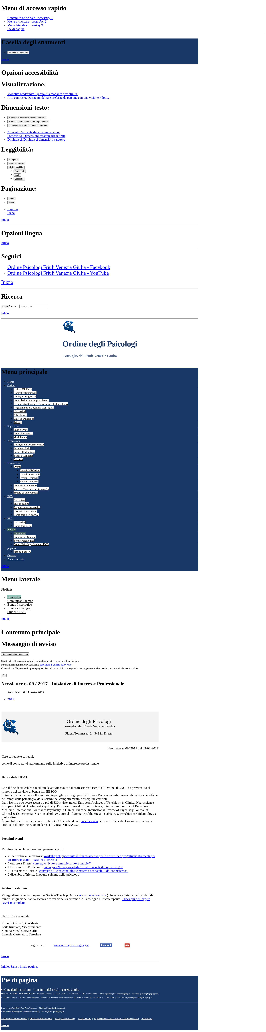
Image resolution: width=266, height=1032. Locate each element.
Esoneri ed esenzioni (25, 511)
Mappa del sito (84, 1018)
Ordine (11, 385)
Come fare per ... (23, 433)
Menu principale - (26, 21)
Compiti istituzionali (25, 392)
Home (10, 381)
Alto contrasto (58, 97)
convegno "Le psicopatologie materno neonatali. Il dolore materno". (83, 870)
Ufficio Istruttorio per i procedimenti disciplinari (41, 403)
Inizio (5, 59)
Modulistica (20, 437)
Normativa (19, 411)
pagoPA (11, 548)
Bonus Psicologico (24, 540)
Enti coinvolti (21, 503)
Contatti (11, 555)
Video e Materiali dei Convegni (31, 488)
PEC (9, 518)
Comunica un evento (25, 485)
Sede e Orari (21, 429)
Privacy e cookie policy (65, 1018)
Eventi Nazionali (29, 481)
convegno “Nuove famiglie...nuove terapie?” (62, 863)
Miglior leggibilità (16, 167)
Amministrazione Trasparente (14, 1018)
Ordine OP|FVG (23, 389)
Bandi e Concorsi (23, 455)
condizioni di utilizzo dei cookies (56, 664)
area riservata (89, 821)
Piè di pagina (15, 29)
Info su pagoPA (22, 551)
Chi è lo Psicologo (24, 418)
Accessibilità (146, 1018)
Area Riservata (15, 559)
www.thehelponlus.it (92, 895)
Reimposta (13, 159)
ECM (10, 496)
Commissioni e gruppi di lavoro (31, 400)
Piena (11, 202)
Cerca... (14, 306)
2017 (10, 699)
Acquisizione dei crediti (27, 507)
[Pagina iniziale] (69, 332)
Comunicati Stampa (25, 536)
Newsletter (20, 533)
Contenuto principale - (30, 18)
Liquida (12, 198)
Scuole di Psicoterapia (26, 492)
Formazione (14, 463)
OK (3, 675)
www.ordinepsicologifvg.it (71, 945)
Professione (13, 440)
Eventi (17, 466)
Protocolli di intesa (24, 451)
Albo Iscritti (20, 415)
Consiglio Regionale (25, 396)
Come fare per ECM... (26, 514)
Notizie (11, 529)
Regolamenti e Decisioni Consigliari (34, 407)
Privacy (18, 422)
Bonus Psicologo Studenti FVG (31, 544)
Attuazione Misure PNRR (41, 1018)
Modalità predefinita (42, 94)
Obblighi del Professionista (29, 444)
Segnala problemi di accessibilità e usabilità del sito (116, 1018)
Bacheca (18, 459)
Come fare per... (23, 525)
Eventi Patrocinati (30, 474)
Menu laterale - (25, 25)
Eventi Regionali (29, 477)
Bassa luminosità (16, 163)
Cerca (5, 307)
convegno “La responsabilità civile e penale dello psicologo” (83, 867)
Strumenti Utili (22, 448)
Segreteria (13, 426)
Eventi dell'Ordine (30, 470)
